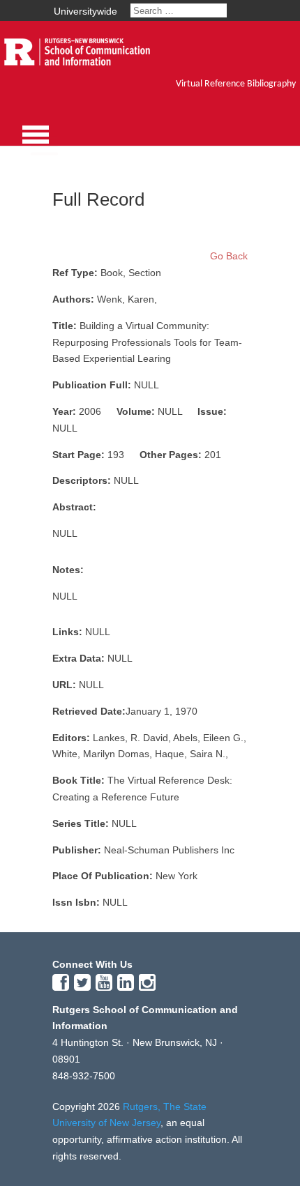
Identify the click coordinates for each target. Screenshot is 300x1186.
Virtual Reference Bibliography (236, 84)
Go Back (229, 255)
